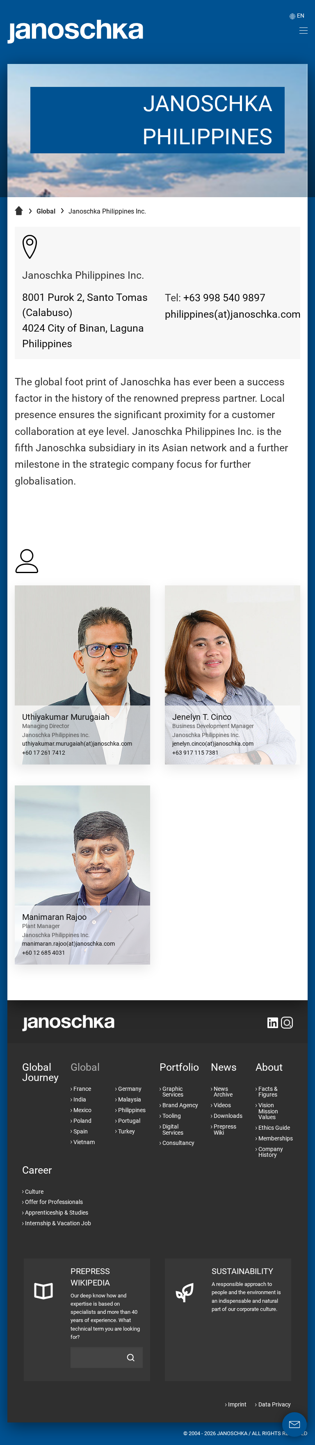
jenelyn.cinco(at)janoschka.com (212, 743)
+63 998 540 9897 (224, 298)
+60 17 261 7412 (43, 752)
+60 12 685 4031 (43, 952)
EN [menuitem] (300, 15)
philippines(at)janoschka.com (233, 314)
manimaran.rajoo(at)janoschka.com (68, 943)
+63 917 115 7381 (195, 752)
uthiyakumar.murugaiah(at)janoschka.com (77, 743)
